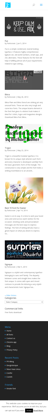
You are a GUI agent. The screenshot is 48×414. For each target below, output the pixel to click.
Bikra (7, 94)
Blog (8, 346)
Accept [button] (29, 410)
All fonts (10, 334)
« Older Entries (10, 295)
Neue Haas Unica (13, 369)
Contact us (11, 338)
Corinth (9, 377)
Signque (8, 264)
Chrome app (11, 342)
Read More (38, 410)
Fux (6, 41)
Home (9, 331)
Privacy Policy (12, 350)
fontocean (11, 43)
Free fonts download (13, 312)
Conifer (9, 373)
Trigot (8, 148)
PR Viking (10, 361)
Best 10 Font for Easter (15, 208)
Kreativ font (11, 388)
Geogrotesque (12, 365)
